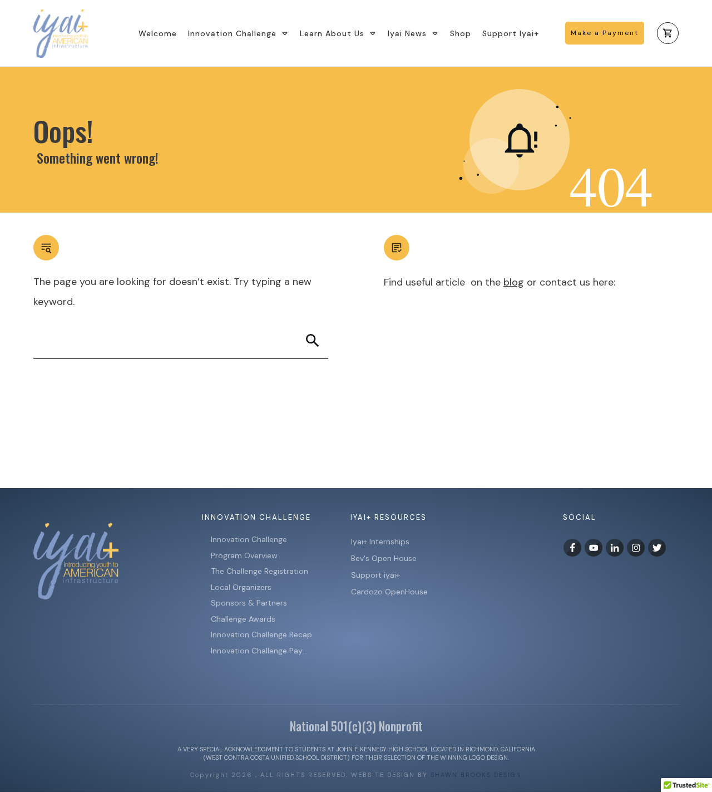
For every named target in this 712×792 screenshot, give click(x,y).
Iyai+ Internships (381, 542)
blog (513, 282)
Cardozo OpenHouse (389, 592)
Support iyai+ (375, 575)
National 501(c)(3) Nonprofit (356, 726)
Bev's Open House (384, 558)
